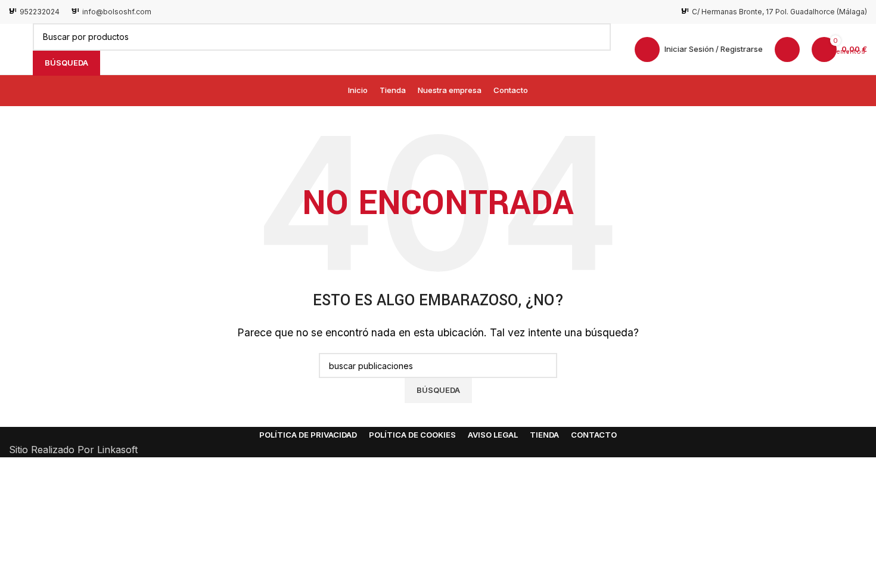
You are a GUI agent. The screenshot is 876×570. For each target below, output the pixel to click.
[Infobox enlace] (34, 11)
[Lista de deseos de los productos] (787, 49)
